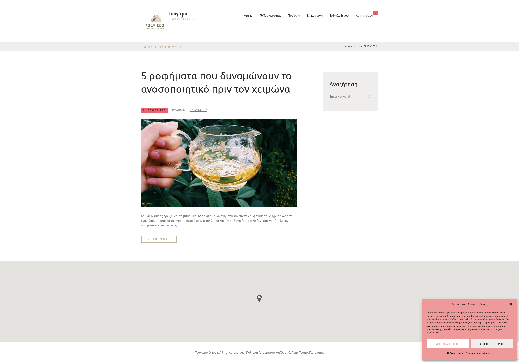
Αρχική (248, 15)
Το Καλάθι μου (339, 15)
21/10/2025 (154, 110)
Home (348, 46)
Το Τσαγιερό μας (270, 15)
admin (180, 110)
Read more (159, 239)
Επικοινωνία (315, 15)
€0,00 (369, 15)
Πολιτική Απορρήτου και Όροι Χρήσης (272, 352)
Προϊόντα (294, 15)
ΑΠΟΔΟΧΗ (447, 344)
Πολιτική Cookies (455, 353)
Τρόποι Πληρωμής (311, 352)
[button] (511, 304)
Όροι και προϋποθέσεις (478, 353)
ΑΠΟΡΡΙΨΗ (491, 344)
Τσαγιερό (201, 352)
